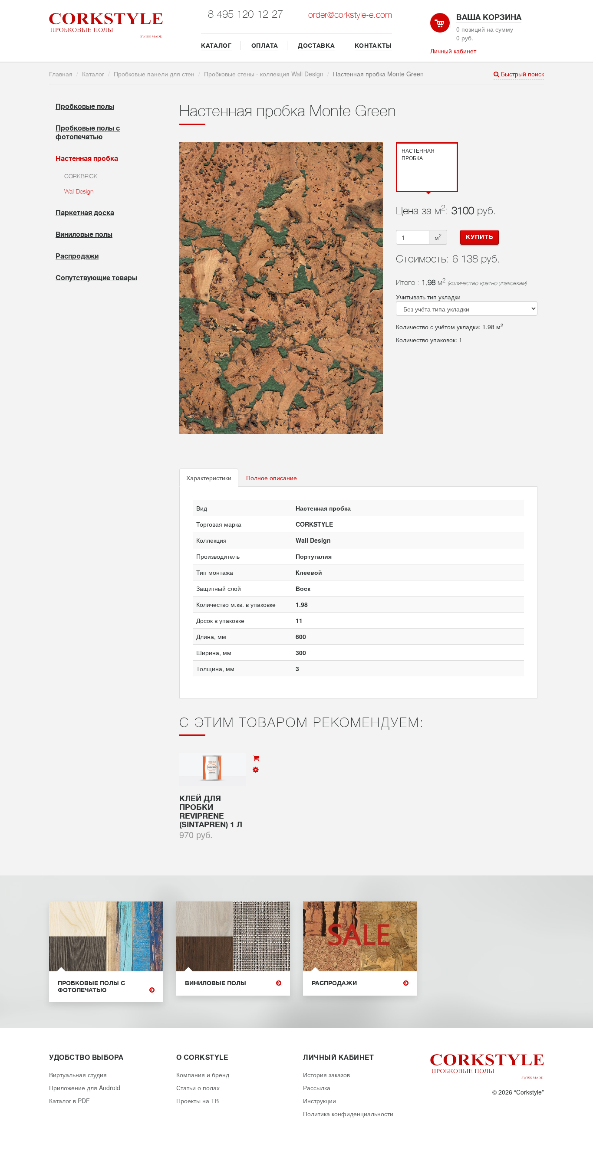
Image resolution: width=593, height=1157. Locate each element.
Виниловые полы (84, 235)
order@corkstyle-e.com (350, 15)
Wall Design (78, 191)
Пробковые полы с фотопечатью (91, 986)
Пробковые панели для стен (154, 73)
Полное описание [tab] (271, 477)
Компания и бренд (202, 1074)
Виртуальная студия (78, 1074)
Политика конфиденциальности (348, 1113)
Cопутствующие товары (96, 278)
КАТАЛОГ (216, 45)
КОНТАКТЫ (373, 45)
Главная (60, 73)
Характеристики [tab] (208, 477)
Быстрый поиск (521, 73)
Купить (479, 236)
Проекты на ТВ (197, 1100)
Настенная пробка (87, 159)
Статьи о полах (198, 1087)
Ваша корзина (488, 17)
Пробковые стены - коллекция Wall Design (263, 73)
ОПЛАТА (264, 45)
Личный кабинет (453, 50)
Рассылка (316, 1087)
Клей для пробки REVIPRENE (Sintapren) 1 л (210, 811)
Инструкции (319, 1100)
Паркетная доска (85, 213)
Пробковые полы (85, 107)
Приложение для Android (84, 1087)
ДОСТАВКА (316, 45)
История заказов (326, 1074)
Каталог (93, 73)
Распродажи (77, 256)
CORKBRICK (81, 176)
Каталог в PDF (69, 1100)
